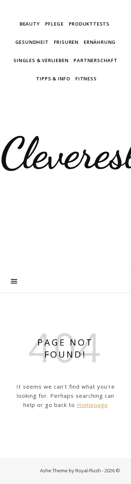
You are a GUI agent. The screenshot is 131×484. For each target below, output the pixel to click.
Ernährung (100, 42)
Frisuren (66, 42)
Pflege (54, 23)
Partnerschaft (95, 60)
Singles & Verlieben (40, 60)
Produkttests (89, 23)
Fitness (86, 78)
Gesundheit (32, 42)
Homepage (92, 404)
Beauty (30, 23)
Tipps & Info (53, 78)
